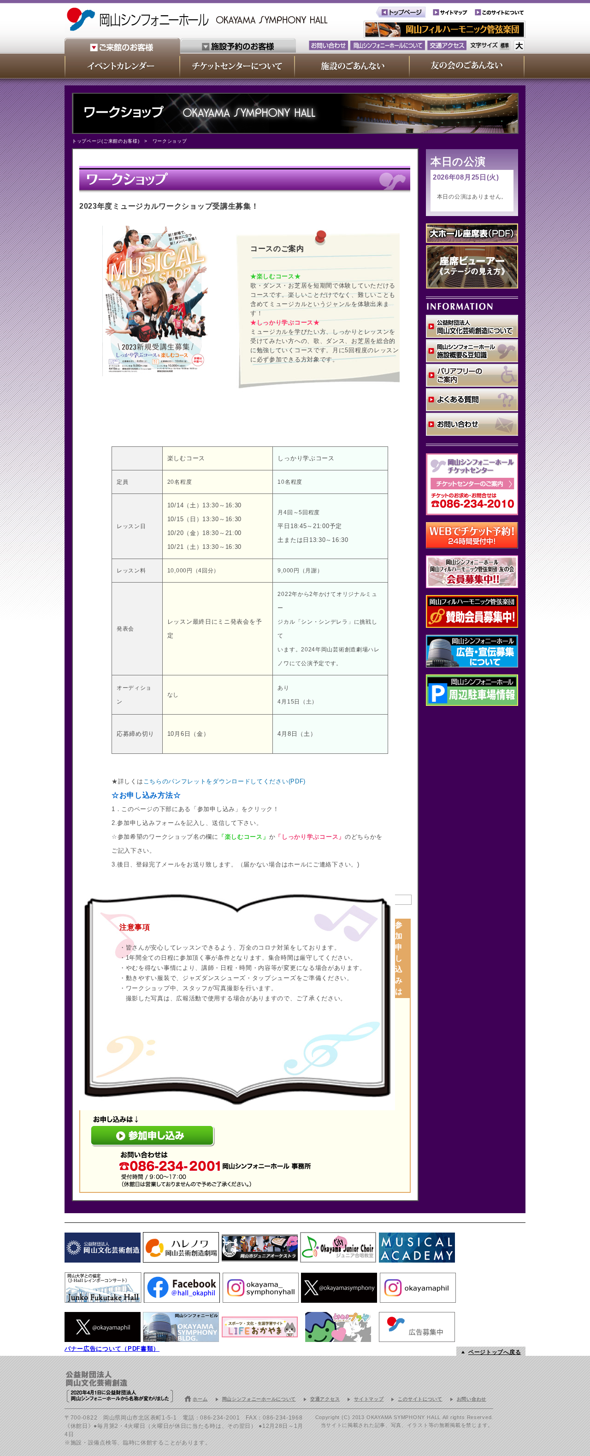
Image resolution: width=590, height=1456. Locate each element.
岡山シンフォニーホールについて (259, 1399)
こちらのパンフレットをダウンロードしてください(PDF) (224, 781)
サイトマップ (369, 1399)
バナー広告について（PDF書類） (112, 1348)
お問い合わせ (471, 1399)
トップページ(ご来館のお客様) (106, 141)
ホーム (200, 1399)
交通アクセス (325, 1399)
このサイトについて (420, 1399)
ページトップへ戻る (494, 1352)
